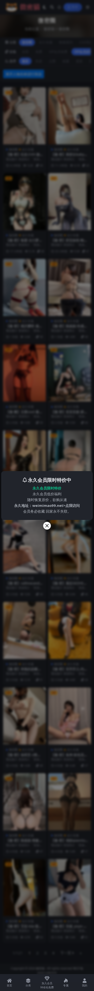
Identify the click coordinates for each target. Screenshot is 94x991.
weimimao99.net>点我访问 (56, 505)
